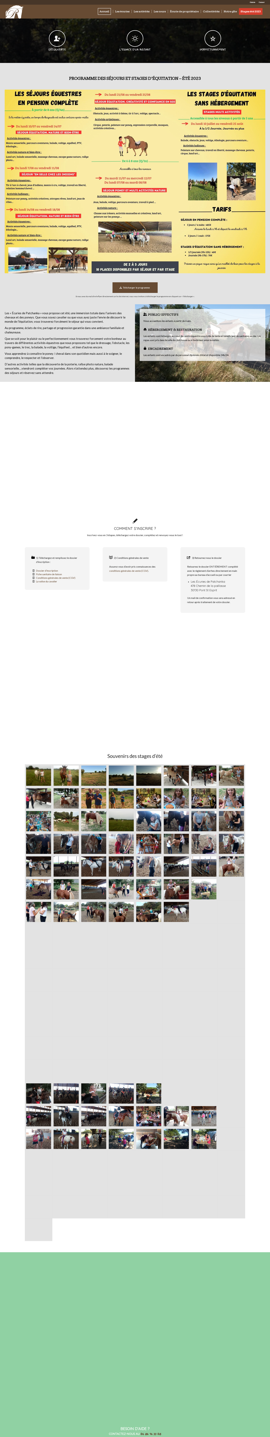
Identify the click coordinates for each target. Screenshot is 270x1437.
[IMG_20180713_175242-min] (66, 1116)
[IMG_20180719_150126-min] (148, 1048)
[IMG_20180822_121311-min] (121, 866)
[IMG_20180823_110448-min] (231, 1025)
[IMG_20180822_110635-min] (176, 889)
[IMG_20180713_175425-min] (66, 1139)
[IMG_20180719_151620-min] (38, 1048)
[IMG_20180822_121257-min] (176, 866)
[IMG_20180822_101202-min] (66, 934)
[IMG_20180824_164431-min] (176, 775)
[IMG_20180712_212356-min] (94, 1093)
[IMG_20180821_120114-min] (148, 866)
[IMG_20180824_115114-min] (94, 934)
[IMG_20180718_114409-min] (66, 1161)
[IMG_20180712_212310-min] (38, 1093)
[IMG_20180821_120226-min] (231, 821)
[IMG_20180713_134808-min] (66, 1071)
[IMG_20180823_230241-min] (204, 912)
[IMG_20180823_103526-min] (121, 1048)
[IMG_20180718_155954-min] (38, 1139)
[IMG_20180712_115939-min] (176, 1002)
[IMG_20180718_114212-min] (231, 1161)
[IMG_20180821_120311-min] (94, 844)
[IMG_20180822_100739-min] (38, 912)
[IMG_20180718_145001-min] (121, 1139)
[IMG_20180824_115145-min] (148, 934)
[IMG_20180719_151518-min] (94, 1048)
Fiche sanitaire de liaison (49, 574)
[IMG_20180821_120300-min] (66, 844)
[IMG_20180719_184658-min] (204, 1161)
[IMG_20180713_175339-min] (204, 1048)
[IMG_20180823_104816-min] (66, 1048)
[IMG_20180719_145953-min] (176, 980)
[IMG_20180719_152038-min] (204, 1025)
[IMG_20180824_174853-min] (66, 775)
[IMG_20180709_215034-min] (94, 1002)
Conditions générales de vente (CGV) (55, 577)
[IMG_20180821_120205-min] (204, 821)
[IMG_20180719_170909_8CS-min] (94, 1207)
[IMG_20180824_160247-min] (231, 775)
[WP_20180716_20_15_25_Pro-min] (38, 821)
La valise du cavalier (46, 581)
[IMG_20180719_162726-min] (204, 1116)
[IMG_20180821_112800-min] (204, 866)
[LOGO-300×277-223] (14, 12)
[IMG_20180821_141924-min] (148, 844)
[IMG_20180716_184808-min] (94, 1184)
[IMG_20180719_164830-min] (231, 1184)
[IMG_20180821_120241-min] (38, 844)
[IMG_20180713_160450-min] (231, 1071)
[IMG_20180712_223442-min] (231, 1048)
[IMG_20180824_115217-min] (38, 957)
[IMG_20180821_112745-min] (38, 889)
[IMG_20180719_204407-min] (148, 1161)
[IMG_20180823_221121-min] (231, 957)
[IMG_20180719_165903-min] (66, 1207)
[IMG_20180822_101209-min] (121, 934)
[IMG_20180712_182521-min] (231, 980)
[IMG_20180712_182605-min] (94, 1071)
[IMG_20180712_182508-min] (66, 1002)
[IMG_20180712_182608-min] (148, 1071)
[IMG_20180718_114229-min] (176, 1161)
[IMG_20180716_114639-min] (176, 1116)
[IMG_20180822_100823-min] (231, 912)
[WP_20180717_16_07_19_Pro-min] (148, 798)
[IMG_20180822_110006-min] (121, 912)
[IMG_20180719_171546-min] (121, 1207)
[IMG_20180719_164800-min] (204, 1184)
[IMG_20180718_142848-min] (176, 1139)
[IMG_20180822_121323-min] (94, 866)
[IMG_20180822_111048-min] (66, 889)
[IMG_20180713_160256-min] (176, 1071)
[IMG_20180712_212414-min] (176, 1048)
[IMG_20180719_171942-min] (176, 1207)
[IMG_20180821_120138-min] (204, 844)
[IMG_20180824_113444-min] (38, 934)
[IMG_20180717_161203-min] (94, 1116)
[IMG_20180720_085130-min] (38, 1161)
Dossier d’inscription (47, 570)
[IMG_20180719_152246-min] (148, 1025)
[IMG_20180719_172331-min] (204, 1207)
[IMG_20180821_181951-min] (148, 912)
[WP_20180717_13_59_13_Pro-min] (204, 798)
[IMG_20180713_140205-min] (121, 1071)
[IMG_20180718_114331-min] (121, 1161)
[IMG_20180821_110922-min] (94, 889)
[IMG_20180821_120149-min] (148, 821)
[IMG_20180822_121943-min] (66, 866)
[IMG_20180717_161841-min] (148, 1116)
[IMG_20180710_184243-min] (38, 1002)
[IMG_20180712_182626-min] (204, 1071)
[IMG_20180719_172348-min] (231, 1207)
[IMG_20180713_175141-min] (176, 1093)
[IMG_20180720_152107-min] (38, 1229)
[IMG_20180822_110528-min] (231, 889)
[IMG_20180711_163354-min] (66, 1025)
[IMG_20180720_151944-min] (94, 1139)
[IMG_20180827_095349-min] (94, 775)
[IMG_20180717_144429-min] (204, 1093)
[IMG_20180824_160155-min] (66, 798)
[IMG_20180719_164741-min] (176, 1184)
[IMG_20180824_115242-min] (204, 1002)
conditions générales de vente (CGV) (128, 570)
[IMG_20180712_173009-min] (121, 1002)
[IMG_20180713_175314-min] (121, 1116)
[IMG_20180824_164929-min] (66, 821)
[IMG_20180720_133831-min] (204, 1139)
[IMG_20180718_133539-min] (231, 1139)
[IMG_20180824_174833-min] (38, 775)
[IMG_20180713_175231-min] (231, 1093)
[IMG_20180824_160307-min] (204, 775)
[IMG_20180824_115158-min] (204, 934)
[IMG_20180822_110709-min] (121, 889)
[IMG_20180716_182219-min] (148, 1184)
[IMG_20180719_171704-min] (148, 1207)
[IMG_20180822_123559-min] (38, 866)
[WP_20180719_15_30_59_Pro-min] (121, 798)
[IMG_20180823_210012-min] (176, 957)
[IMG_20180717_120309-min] (38, 1184)
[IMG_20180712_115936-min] (231, 1002)
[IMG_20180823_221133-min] (66, 980)
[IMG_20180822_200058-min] (148, 980)
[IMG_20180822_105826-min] (231, 934)
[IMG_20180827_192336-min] (148, 775)
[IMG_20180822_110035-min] (94, 912)
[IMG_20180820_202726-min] (148, 889)
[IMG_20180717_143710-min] (148, 1093)
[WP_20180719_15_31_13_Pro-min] (94, 798)
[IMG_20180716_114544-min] (231, 1116)
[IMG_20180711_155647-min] (121, 1025)
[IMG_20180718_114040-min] (121, 1184)
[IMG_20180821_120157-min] (176, 821)
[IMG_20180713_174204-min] (121, 1093)
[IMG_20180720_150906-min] (148, 1139)
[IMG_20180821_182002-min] (66, 912)
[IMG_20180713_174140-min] (66, 1093)
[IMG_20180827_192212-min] (121, 775)
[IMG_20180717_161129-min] (38, 1116)
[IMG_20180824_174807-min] (121, 821)
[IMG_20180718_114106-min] (66, 1184)
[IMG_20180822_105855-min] (66, 957)
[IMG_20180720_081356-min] (94, 1161)
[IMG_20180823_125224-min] (121, 957)
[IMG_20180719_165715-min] (38, 1207)
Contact (262, 2)
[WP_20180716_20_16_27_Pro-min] (231, 798)
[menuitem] (252, 2)
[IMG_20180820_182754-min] (204, 889)
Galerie (252, 2)
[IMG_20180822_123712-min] (148, 957)
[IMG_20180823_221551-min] (121, 980)
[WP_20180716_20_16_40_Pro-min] (176, 798)
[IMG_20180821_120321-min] (121, 844)
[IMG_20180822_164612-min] (38, 980)
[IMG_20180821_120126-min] (231, 844)
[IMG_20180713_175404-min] (38, 1071)
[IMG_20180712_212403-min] (204, 980)
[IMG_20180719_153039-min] (94, 1025)
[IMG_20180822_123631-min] (94, 957)
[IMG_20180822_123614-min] (176, 912)
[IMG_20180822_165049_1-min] (94, 980)
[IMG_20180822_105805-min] (176, 934)
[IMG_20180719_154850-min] (38, 1025)
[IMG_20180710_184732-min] (176, 1025)
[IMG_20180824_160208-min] (38, 798)
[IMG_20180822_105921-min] (176, 844)
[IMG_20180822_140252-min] (204, 957)
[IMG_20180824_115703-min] (148, 1002)
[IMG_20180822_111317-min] (231, 866)
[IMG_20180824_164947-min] (94, 821)
